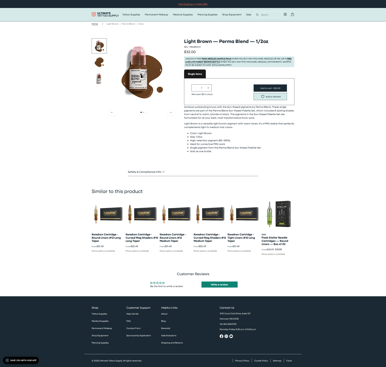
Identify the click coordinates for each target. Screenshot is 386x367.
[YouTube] (231, 336)
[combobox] (270, 14)
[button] (21, 360)
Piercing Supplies (207, 14)
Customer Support (138, 307)
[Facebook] (221, 336)
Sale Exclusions (168, 335)
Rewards (165, 328)
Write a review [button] (219, 284)
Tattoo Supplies (131, 14)
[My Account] (285, 14)
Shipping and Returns (172, 342)
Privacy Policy (242, 360)
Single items (195, 74)
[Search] (257, 14)
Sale (248, 14)
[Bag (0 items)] (292, 14)
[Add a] (208, 88)
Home (95, 23)
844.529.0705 (229, 324)
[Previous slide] (112, 112)
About (164, 313)
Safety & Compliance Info (144, 171)
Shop (95, 307)
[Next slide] (170, 112)
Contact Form (133, 328)
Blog (163, 321)
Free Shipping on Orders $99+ (193, 4)
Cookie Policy (261, 360)
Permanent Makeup (156, 14)
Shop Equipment (231, 14)
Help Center (132, 313)
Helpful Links (169, 307)
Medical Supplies (183, 14)
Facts (289, 360)
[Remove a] (195, 88)
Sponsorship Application (138, 335)
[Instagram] (226, 336)
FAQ (128, 321)
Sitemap (277, 360)
